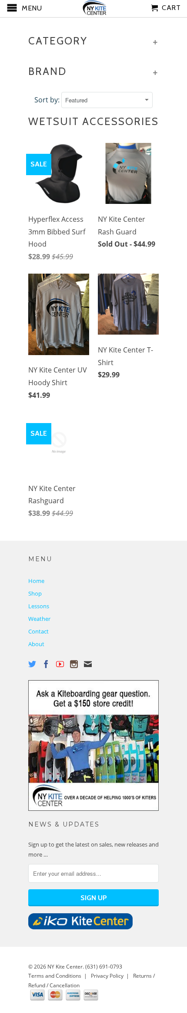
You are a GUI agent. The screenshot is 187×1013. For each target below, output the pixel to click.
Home (36, 581)
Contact (38, 631)
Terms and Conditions (54, 975)
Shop (35, 593)
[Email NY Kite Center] (88, 664)
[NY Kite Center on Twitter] (32, 664)
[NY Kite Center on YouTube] (60, 664)
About (36, 644)
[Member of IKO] (80, 927)
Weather (39, 619)
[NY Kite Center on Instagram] (74, 664)
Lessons (38, 606)
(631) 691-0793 (103, 966)
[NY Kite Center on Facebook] (46, 664)
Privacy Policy (107, 975)
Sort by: (47, 100)
